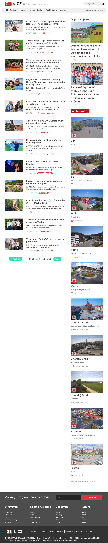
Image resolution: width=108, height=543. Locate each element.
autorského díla (71, 540)
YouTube (79, 531)
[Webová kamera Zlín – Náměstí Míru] (87, 127)
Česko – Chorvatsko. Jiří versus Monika (42, 162)
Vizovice (76, 431)
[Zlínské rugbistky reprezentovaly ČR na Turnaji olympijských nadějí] (14, 45)
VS (72, 257)
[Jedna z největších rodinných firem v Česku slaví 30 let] (14, 224)
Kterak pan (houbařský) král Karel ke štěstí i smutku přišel (45, 201)
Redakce (51, 531)
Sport (46, 33)
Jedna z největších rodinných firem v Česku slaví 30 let (45, 220)
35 (44, 259)
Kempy (58, 522)
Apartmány (59, 517)
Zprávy (13, 10)
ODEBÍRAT (91, 497)
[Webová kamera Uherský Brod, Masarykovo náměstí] (87, 309)
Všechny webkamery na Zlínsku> (83, 481)
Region (39, 10)
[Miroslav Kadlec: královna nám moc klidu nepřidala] (14, 145)
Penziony (59, 515)
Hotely (58, 512)
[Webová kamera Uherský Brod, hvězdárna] (87, 382)
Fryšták (75, 467)
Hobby (40, 212)
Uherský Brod (79, 322)
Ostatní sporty (35, 522)
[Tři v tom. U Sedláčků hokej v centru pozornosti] (14, 244)
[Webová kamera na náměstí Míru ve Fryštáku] (87, 454)
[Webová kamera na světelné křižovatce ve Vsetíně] (87, 236)
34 (40, 259)
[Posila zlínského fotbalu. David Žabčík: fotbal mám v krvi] (14, 106)
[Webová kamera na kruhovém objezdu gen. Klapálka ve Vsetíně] (87, 273)
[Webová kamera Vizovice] (87, 418)
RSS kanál (89, 531)
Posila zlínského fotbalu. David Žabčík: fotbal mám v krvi (46, 102)
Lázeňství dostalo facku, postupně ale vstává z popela (44, 182)
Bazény (33, 512)
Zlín (73, 140)
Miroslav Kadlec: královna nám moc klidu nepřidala (44, 141)
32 (33, 259)
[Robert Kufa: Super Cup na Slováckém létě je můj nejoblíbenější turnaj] (14, 26)
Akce (32, 10)
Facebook (69, 531)
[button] (103, 3)
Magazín (23, 10)
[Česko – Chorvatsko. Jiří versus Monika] (14, 166)
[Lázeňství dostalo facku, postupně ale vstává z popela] (14, 186)
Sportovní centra (36, 517)
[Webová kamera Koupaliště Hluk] (87, 200)
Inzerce (62, 10)
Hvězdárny (84, 522)
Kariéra (42, 531)
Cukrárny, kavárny (11, 520)
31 (30, 259)
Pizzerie (8, 522)
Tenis (32, 520)
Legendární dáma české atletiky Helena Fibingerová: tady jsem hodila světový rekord (45, 82)
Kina (82, 517)
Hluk (74, 213)
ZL (51, 52)
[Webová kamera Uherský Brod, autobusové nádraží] (87, 345)
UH (50, 33)
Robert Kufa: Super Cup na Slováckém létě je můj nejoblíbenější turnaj (46, 22)
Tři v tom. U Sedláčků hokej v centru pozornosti (45, 240)
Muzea (83, 512)
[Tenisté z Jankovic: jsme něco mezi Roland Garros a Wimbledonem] (14, 65)
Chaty (58, 520)
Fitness (32, 515)
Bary (6, 517)
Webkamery (51, 10)
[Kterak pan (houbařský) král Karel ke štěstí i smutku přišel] (14, 205)
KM (51, 72)
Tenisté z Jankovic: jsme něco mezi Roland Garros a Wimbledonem (44, 61)
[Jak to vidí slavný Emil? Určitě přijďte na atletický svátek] (14, 125)
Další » (57, 259)
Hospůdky (8, 515)
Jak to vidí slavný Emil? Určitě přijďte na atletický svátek (45, 122)
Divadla (83, 515)
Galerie (83, 520)
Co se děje (40, 33)
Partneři (60, 531)
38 (50, 259)
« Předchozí (15, 259)
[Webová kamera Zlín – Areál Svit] (87, 163)
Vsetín (75, 249)
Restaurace (9, 512)
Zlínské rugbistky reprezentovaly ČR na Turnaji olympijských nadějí (45, 42)
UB (72, 329)
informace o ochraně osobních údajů (53, 540)
